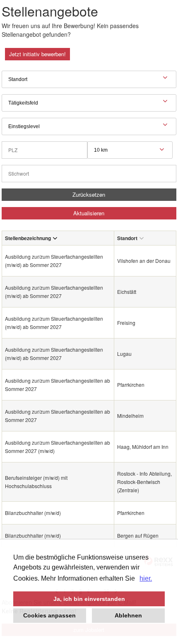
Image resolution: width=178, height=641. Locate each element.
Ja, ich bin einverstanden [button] (89, 599)
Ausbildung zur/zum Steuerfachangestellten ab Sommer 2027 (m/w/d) (57, 446)
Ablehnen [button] (128, 615)
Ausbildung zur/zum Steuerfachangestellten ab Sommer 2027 (57, 384)
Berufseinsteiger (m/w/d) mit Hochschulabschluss (36, 481)
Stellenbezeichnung (28, 238)
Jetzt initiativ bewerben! (37, 54)
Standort (127, 238)
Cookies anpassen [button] (49, 615)
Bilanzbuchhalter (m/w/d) (33, 512)
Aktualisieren (88, 213)
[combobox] (130, 150)
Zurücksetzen (88, 194)
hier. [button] (146, 578)
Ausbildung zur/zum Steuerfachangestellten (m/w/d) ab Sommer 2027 (54, 260)
